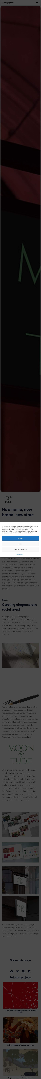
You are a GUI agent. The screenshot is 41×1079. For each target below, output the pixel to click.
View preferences (20, 549)
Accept (20, 538)
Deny (20, 544)
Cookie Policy (19, 554)
